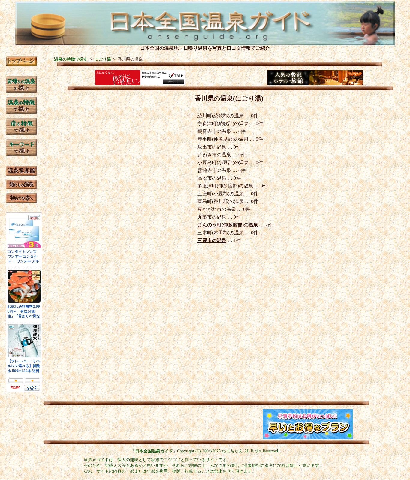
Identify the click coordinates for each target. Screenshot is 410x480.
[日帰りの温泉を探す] (21, 91)
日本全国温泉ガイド (154, 450)
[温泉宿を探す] (21, 133)
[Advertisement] (106, 424)
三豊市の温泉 (211, 240)
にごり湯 (102, 59)
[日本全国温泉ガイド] (21, 64)
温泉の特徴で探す (71, 59)
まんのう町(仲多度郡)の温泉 (227, 224)
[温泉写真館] (21, 173)
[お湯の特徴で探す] (21, 112)
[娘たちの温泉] (21, 187)
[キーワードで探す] (21, 154)
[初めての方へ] (21, 201)
